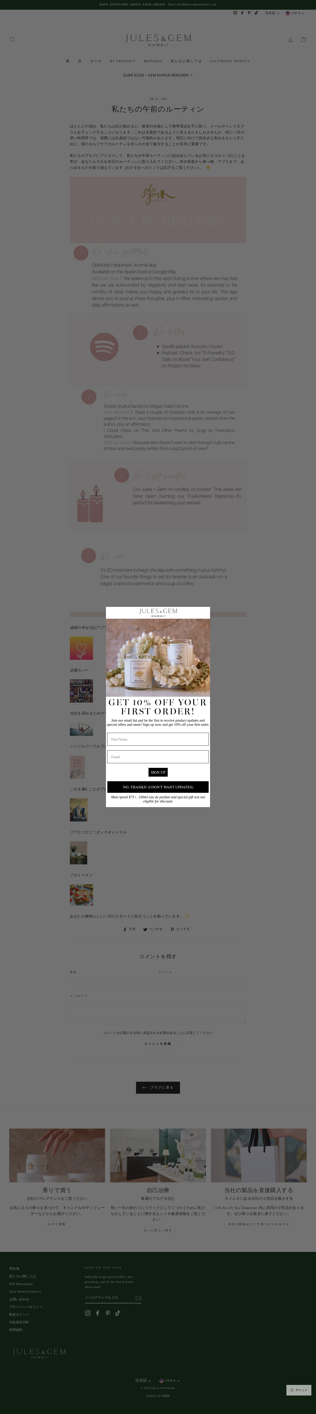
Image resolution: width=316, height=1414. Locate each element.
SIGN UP (158, 772)
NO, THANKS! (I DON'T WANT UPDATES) (158, 786)
